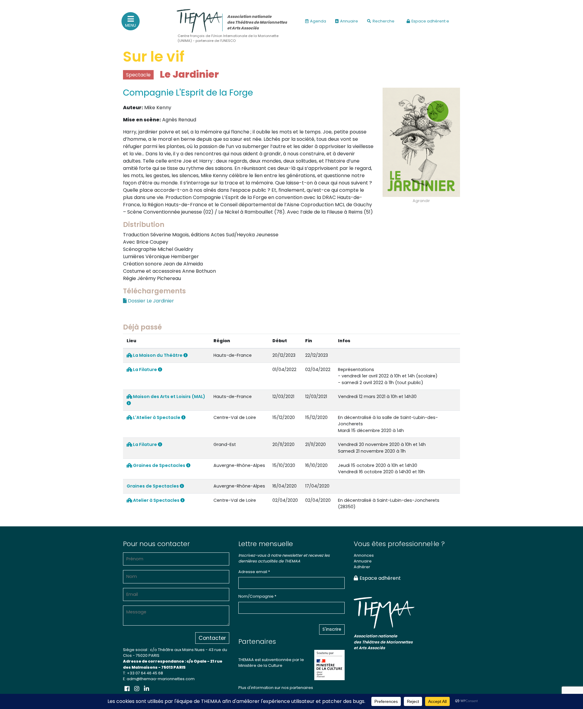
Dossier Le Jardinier (150, 300)
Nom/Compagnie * (257, 596)
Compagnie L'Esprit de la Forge (188, 93)
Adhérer (362, 566)
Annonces (364, 555)
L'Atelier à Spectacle (156, 417)
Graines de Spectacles (159, 465)
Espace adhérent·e (430, 21)
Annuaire (349, 21)
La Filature (145, 369)
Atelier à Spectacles (156, 500)
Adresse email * (254, 571)
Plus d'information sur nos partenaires (275, 687)
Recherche (383, 21)
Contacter (212, 638)
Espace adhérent (380, 578)
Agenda (318, 21)
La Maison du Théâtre (157, 355)
